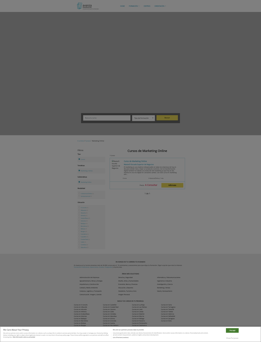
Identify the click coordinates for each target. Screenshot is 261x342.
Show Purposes (232, 338)
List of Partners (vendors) (120, 337)
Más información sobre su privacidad (24, 337)
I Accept (232, 330)
